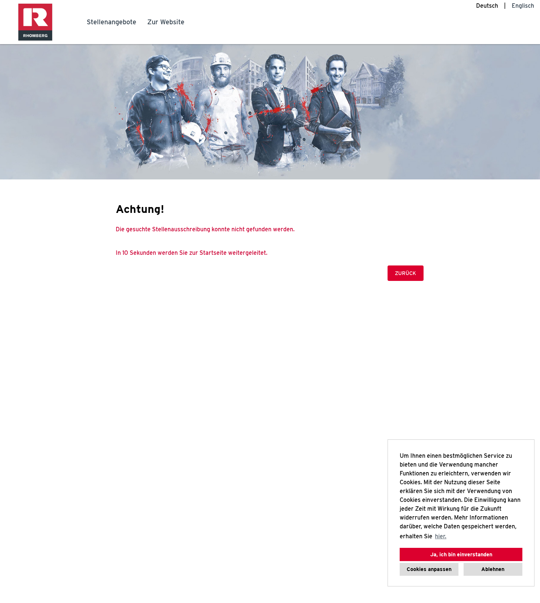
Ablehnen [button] (492, 569)
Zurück (405, 273)
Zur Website (165, 22)
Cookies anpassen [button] (429, 569)
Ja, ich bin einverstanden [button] (461, 554)
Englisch (523, 5)
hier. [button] (440, 536)
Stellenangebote (111, 22)
